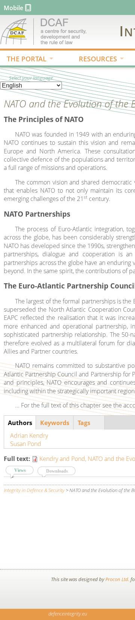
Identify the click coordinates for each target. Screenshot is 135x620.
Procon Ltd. (117, 579)
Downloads (57, 471)
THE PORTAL (23, 59)
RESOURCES (94, 59)
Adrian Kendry (29, 435)
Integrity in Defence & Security (34, 490)
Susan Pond (25, 444)
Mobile (13, 8)
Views (24, 470)
